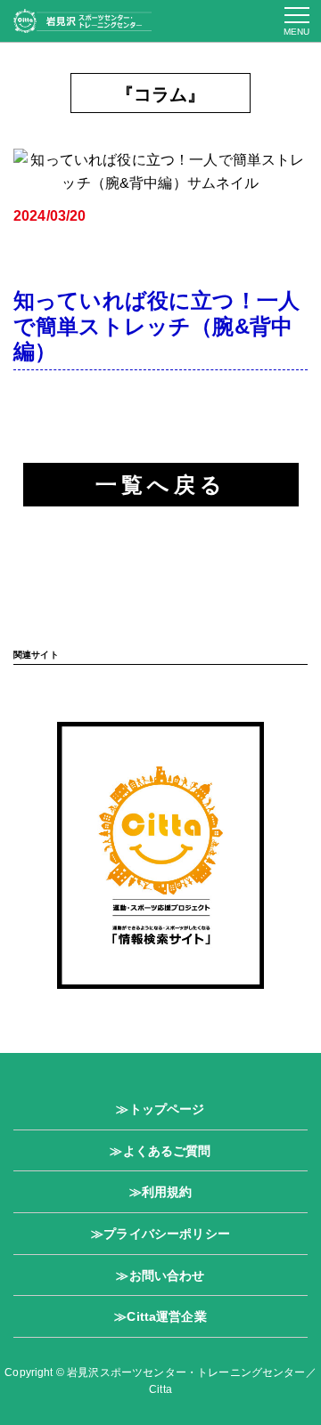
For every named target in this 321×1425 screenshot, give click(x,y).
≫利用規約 (161, 1192)
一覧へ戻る (160, 485)
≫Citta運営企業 (160, 1316)
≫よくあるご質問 (160, 1151)
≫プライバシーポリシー (160, 1234)
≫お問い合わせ (160, 1275)
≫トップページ (160, 1109)
